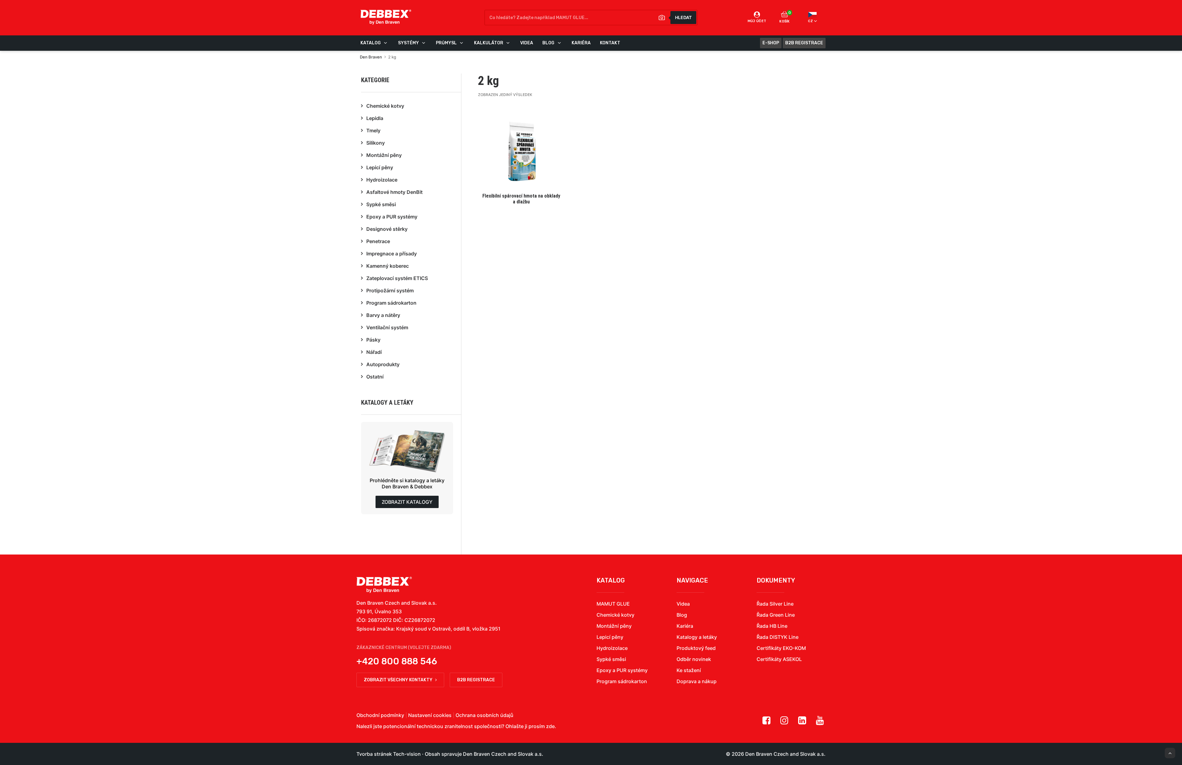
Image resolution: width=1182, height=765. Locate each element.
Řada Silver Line (775, 604)
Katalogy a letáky (697, 637)
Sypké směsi (611, 659)
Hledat (683, 17)
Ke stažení (689, 670)
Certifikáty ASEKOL (779, 659)
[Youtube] (820, 722)
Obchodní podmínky (380, 715)
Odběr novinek (694, 659)
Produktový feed (696, 648)
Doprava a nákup (697, 681)
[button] (521, 155)
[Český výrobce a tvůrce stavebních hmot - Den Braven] (384, 585)
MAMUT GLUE (613, 604)
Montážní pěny (614, 626)
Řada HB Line (772, 626)
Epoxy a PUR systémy (622, 670)
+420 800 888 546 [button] (396, 661)
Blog (682, 615)
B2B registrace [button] (476, 680)
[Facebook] (766, 722)
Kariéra (685, 626)
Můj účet (757, 21)
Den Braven (371, 56)
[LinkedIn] (802, 722)
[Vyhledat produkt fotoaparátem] (662, 17)
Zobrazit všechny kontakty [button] (398, 680)
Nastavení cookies (430, 715)
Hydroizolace (612, 648)
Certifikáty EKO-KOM (781, 648)
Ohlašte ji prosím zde (530, 726)
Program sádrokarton (622, 681)
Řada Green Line (776, 615)
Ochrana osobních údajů (484, 715)
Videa (683, 604)
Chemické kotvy (615, 615)
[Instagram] (784, 722)
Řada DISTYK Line (777, 637)
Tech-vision (407, 754)
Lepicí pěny (610, 637)
